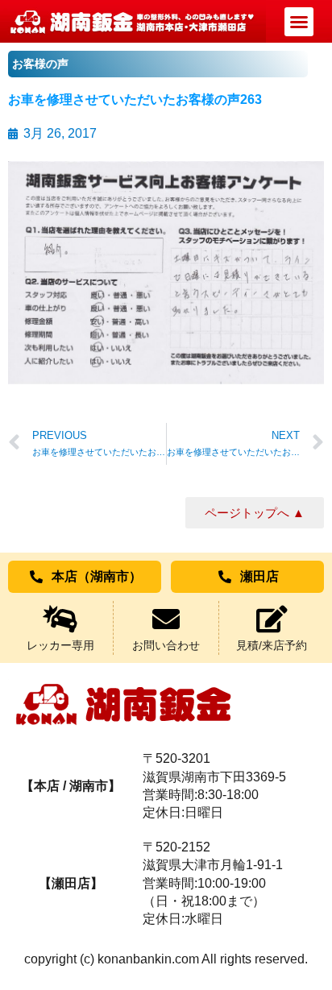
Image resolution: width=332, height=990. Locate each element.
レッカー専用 (60, 645)
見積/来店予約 (271, 645)
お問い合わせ (166, 645)
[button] (298, 21)
